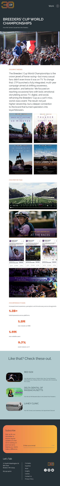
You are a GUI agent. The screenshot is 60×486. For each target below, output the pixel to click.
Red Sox (28, 372)
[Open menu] (58, 6)
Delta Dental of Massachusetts (33, 389)
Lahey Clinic (31, 403)
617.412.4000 (7, 471)
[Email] (39, 445)
